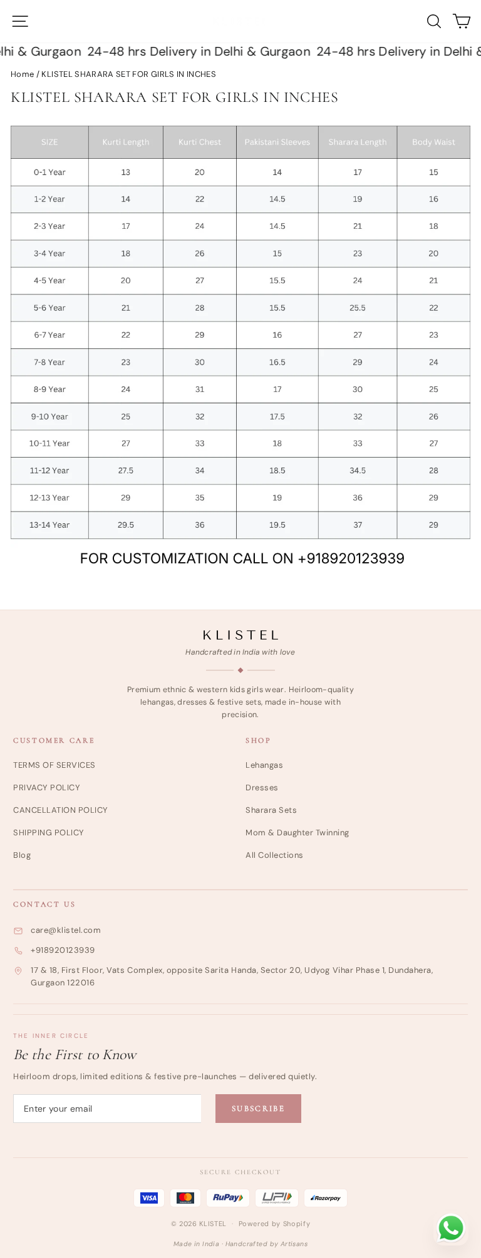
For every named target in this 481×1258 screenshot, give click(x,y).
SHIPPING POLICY (49, 832)
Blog (22, 855)
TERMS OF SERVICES (54, 765)
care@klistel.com (66, 930)
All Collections (275, 855)
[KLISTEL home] (241, 635)
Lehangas (264, 765)
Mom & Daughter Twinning (297, 832)
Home (22, 74)
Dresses (262, 787)
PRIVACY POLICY (46, 787)
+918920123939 (63, 950)
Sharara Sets (271, 810)
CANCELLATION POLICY (60, 810)
